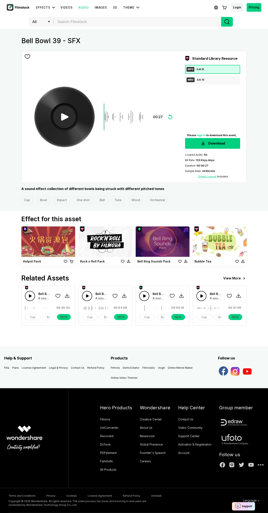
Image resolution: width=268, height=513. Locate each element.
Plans (15, 367)
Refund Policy (95, 367)
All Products (108, 469)
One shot (83, 200)
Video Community (190, 427)
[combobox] (137, 22)
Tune (118, 200)
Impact (62, 200)
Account (183, 453)
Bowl (43, 200)
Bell (102, 200)
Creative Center (151, 419)
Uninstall (156, 495)
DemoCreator (131, 367)
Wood (135, 200)
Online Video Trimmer (124, 377)
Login (237, 7)
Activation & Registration (194, 444)
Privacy (50, 495)
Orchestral (157, 200)
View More (232, 278)
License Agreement (34, 367)
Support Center (189, 436)
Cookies (71, 495)
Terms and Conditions (22, 495)
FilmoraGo (148, 367)
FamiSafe (106, 461)
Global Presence (151, 444)
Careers (145, 461)
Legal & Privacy (58, 367)
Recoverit (106, 436)
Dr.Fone (105, 444)
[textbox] (137, 21)
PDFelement (108, 453)
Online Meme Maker (180, 367)
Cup (27, 200)
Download (216, 143)
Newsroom (147, 436)
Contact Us (77, 367)
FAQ (6, 367)
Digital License (207, 176)
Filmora (115, 367)
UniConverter (109, 427)
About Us (146, 427)
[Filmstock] (18, 7)
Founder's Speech (153, 453)
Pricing (254, 7)
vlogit (161, 367)
